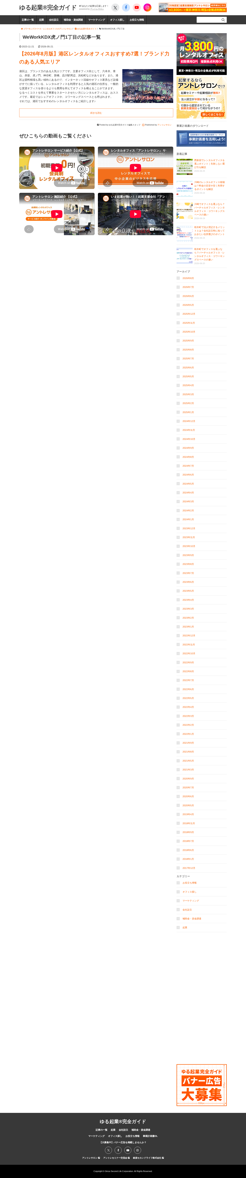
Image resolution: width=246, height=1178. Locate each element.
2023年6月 (188, 582)
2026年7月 (188, 287)
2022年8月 (188, 671)
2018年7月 (188, 841)
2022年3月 (188, 716)
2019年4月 (188, 814)
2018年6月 (188, 850)
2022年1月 (188, 734)
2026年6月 (188, 296)
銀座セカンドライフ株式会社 (147, 1158)
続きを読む (96, 112)
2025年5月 (188, 376)
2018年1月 (188, 859)
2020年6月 (188, 796)
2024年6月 (188, 474)
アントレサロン (97, 9)
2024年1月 (188, 519)
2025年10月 (189, 331)
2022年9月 (188, 662)
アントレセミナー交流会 (115, 1158)
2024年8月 (188, 457)
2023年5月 (188, 591)
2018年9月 (188, 832)
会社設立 (54, 19)
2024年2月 (188, 510)
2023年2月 (188, 617)
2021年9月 (188, 742)
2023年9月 (188, 555)
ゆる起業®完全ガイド (48, 7)
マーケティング (96, 19)
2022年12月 (189, 635)
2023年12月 (189, 528)
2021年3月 (188, 769)
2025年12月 (189, 313)
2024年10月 (189, 439)
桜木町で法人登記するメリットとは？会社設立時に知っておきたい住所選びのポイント (209, 230)
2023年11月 (189, 537)
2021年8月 (188, 751)
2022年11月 (189, 644)
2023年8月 (188, 564)
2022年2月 (188, 725)
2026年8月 (188, 278)
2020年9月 (188, 778)
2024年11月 (189, 430)
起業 (41, 19)
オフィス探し (117, 19)
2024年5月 (188, 483)
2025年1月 (188, 412)
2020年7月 (188, 787)
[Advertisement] (202, 955)
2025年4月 (188, 385)
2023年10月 (189, 546)
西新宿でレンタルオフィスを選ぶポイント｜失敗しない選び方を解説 (209, 164)
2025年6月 (188, 367)
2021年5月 (188, 760)
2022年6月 (188, 689)
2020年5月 (188, 805)
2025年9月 (188, 340)
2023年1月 (188, 626)
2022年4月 (188, 707)
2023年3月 (188, 608)
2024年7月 (188, 465)
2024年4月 (188, 492)
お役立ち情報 (137, 19)
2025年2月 (188, 403)
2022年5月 (188, 698)
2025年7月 (188, 358)
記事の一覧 (28, 19)
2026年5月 (188, 305)
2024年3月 (188, 501)
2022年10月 (189, 653)
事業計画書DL (150, 1136)
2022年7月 (188, 680)
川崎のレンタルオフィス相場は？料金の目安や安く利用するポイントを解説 (209, 185)
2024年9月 (188, 448)
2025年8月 (188, 349)
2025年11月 (189, 323)
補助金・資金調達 (73, 19)
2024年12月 (189, 421)
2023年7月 (188, 573)
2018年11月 (189, 823)
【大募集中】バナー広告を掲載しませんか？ (123, 1142)
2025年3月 (188, 394)
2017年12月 (189, 868)
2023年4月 (188, 600)
